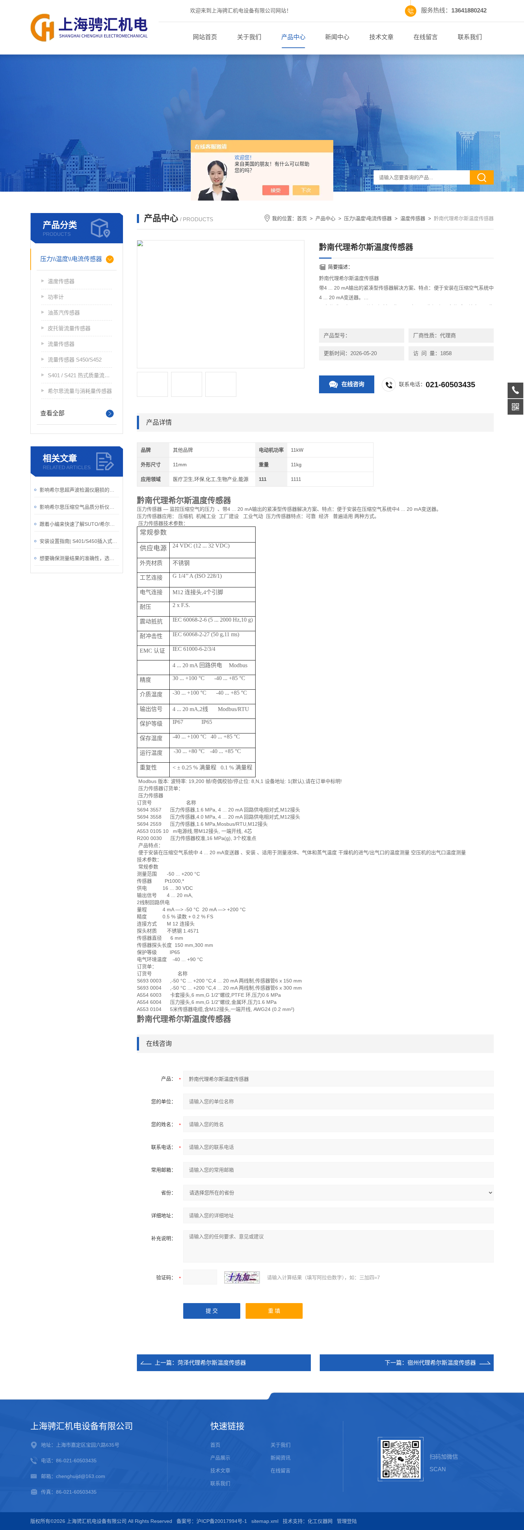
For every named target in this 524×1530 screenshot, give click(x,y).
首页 (302, 218)
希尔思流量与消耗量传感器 (80, 391)
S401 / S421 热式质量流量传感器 (80, 375)
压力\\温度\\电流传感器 (71, 259)
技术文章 (381, 37)
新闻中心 (337, 37)
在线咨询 (352, 384)
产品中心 (293, 37)
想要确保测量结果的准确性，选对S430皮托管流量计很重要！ (79, 558)
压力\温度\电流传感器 (368, 218)
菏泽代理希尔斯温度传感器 (212, 1363)
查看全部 (52, 413)
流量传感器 (61, 344)
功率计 (56, 297)
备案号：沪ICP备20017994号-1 (211, 1521)
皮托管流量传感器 (69, 328)
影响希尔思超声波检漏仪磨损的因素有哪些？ (79, 490)
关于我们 (249, 37)
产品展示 (220, 1458)
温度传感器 (61, 281)
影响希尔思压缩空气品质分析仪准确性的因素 (79, 507)
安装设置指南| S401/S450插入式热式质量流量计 (79, 541)
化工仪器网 (320, 1521)
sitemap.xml (264, 1521)
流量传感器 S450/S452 (75, 360)
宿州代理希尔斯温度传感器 (441, 1363)
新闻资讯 (281, 1458)
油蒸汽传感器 (64, 313)
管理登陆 (347, 1521)
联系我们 (470, 37)
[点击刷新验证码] (242, 1277)
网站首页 (205, 37)
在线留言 (425, 37)
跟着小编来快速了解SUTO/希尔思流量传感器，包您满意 (79, 524)
